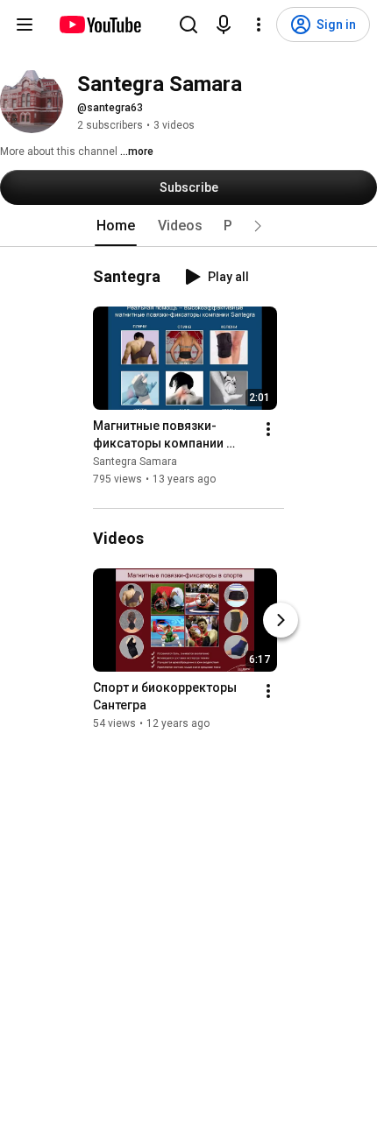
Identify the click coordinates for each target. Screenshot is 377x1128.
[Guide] (24, 24)
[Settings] (258, 24)
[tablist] (188, 226)
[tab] (116, 226)
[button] (258, 226)
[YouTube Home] (99, 24)
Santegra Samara (135, 461)
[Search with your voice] (223, 24)
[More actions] (268, 429)
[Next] (280, 620)
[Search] (188, 24)
